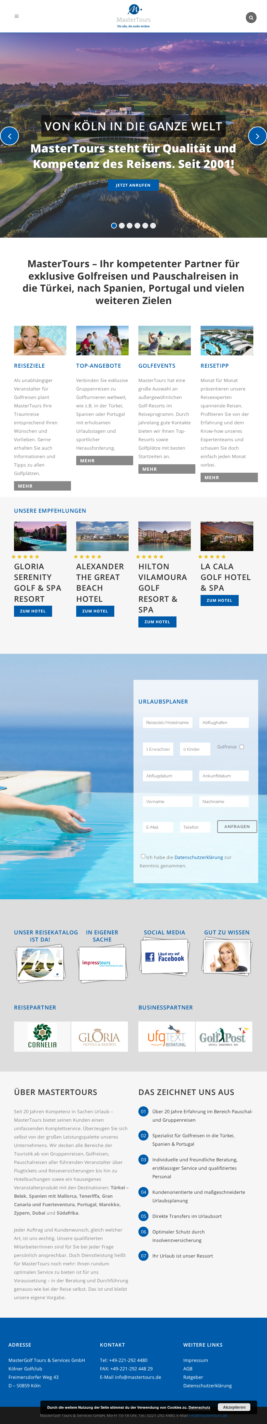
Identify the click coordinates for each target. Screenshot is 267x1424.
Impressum (195, 1360)
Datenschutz (199, 1407)
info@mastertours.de (138, 1377)
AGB (187, 1368)
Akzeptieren (234, 1407)
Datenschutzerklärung (199, 857)
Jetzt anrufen (133, 185)
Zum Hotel (33, 611)
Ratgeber (193, 1377)
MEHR (25, 486)
